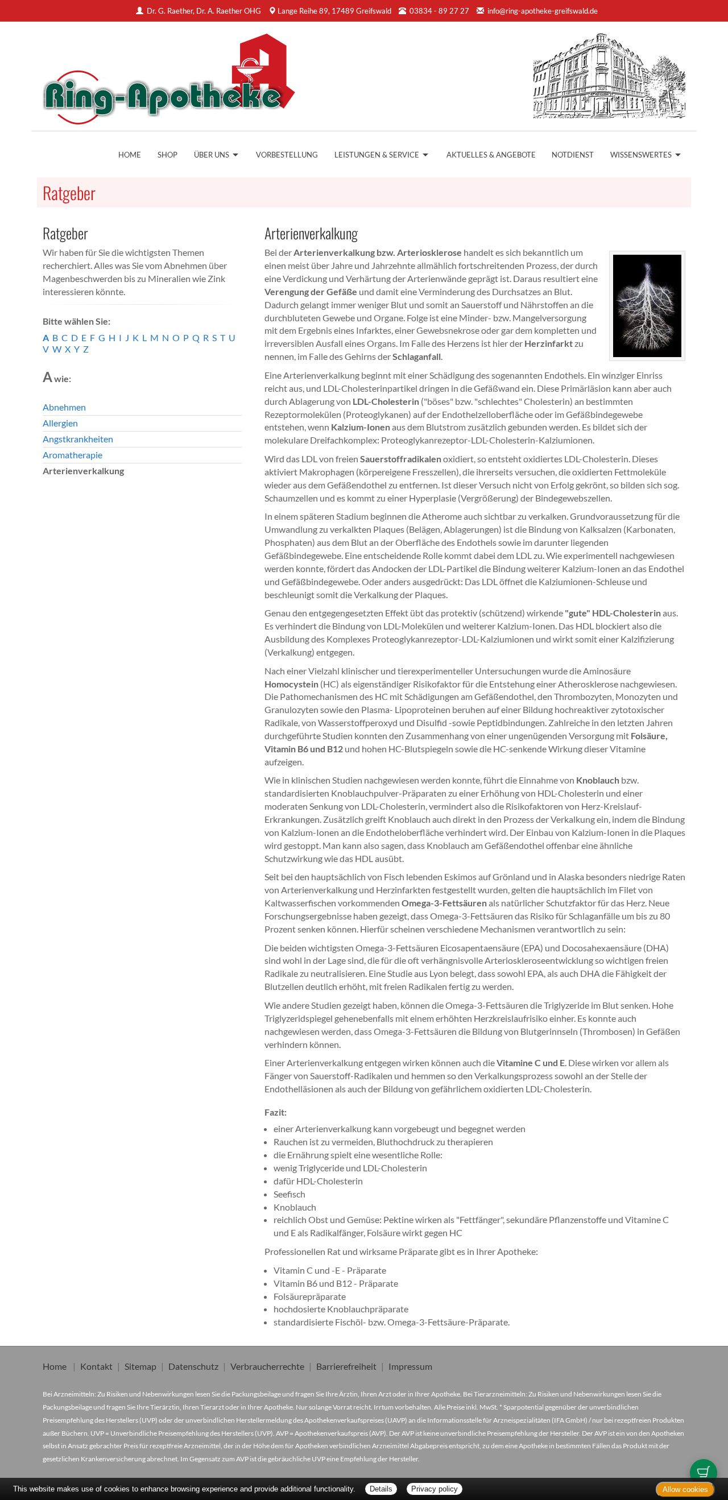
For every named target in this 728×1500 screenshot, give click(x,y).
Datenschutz (193, 1366)
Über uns (211, 154)
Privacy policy (434, 1489)
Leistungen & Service (376, 154)
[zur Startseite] (169, 75)
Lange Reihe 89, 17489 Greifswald (334, 10)
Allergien (60, 422)
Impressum (410, 1366)
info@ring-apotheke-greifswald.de (542, 10)
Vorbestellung (287, 154)
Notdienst (573, 154)
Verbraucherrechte (267, 1366)
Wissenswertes (641, 154)
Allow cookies (685, 1489)
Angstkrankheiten (78, 438)
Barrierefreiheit (346, 1366)
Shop (167, 154)
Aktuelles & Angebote (491, 154)
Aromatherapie (72, 454)
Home (129, 154)
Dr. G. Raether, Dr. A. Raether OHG (205, 10)
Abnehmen (64, 406)
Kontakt (96, 1366)
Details (381, 1489)
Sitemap (140, 1366)
